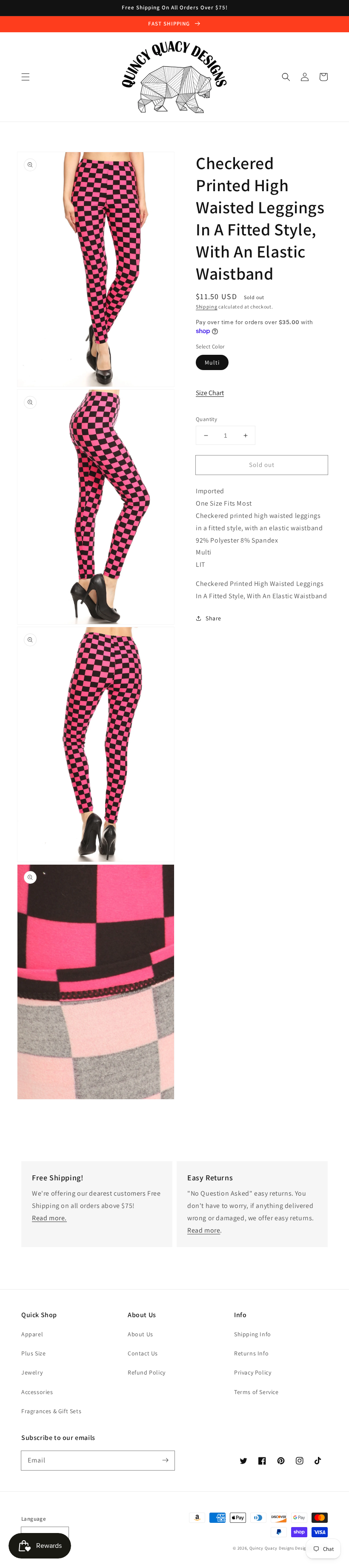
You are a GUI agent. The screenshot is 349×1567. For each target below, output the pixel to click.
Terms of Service (256, 1392)
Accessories (37, 1392)
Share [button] (213, 618)
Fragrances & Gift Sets (51, 1411)
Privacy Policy (252, 1372)
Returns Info (251, 1353)
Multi (212, 362)
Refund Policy (147, 1372)
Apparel (32, 1334)
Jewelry (32, 1372)
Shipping (206, 306)
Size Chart (210, 392)
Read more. (49, 1217)
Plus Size (33, 1353)
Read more (203, 1230)
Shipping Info (252, 1334)
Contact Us (143, 1353)
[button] (25, 77)
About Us (140, 1334)
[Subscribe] (165, 1460)
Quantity (206, 419)
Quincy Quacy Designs (271, 1548)
